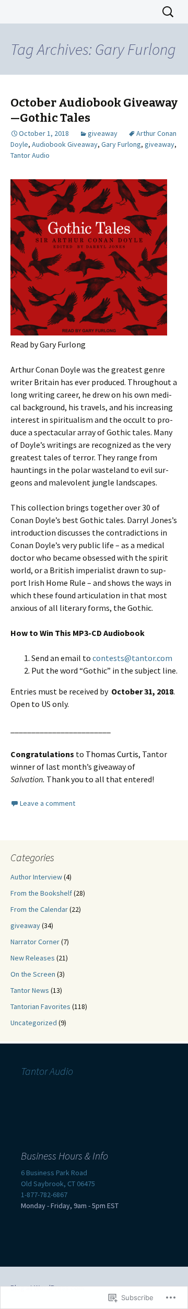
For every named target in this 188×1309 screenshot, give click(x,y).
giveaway (103, 133)
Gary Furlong (121, 144)
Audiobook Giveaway (65, 144)
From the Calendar (39, 909)
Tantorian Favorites (40, 1006)
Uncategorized (33, 1022)
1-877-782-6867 (44, 1194)
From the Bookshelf (41, 893)
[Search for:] (169, 12)
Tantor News (29, 990)
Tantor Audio (30, 155)
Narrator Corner (35, 941)
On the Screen (32, 974)
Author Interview (36, 877)
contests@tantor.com (132, 658)
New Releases (32, 958)
